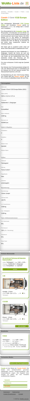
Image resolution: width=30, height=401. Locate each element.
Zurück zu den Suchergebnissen (19, 363)
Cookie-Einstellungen (9, 394)
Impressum (6, 392)
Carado (17, 11)
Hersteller (10, 11)
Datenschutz (16, 392)
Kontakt (21, 394)
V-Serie (22, 11)
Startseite (3, 11)
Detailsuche (7, 383)
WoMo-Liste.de (24, 399)
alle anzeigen (22, 326)
